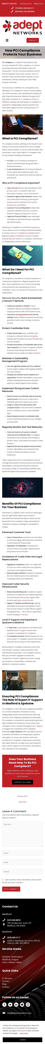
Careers (5, 987)
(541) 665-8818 (28, 11)
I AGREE (22, 1040)
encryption (34, 336)
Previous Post (22, 796)
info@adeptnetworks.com (19, 1013)
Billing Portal (38, 3)
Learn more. (24, 1033)
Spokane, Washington (12, 956)
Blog (4, 984)
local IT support (36, 726)
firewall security (34, 311)
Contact (6, 981)
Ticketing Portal (25, 3)
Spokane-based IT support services (20, 630)
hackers (37, 353)
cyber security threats (25, 600)
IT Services (7, 978)
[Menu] (7, 40)
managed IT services (20, 614)
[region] (22, 1032)
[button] (33, 40)
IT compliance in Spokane (25, 233)
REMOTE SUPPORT (11, 3)
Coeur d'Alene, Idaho (11, 962)
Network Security (11, 298)
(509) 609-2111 (28, 8)
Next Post (22, 802)
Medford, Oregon (10, 959)
